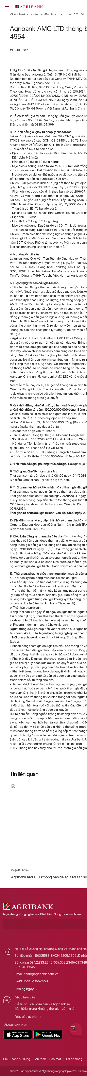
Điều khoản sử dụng (16, 1059)
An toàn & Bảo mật (48, 1059)
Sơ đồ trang (74, 1059)
